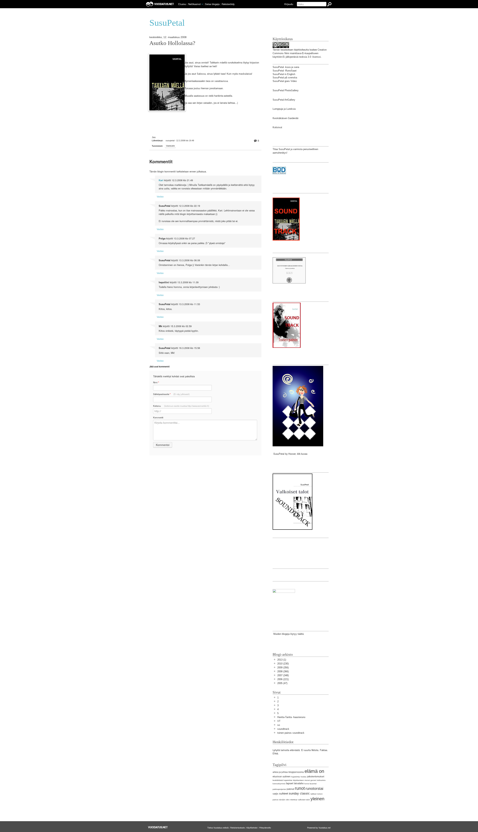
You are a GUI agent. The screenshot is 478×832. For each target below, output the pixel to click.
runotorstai (314, 788)
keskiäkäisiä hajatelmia (282, 780)
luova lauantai (310, 784)
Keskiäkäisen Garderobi (285, 118)
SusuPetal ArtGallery (284, 99)
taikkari (170, 146)
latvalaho (299, 783)
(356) (283, 667)
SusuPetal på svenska (285, 77)
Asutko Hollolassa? (172, 43)
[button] (202, 4)
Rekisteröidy (228, 4)
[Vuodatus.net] (158, 827)
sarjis (275, 793)
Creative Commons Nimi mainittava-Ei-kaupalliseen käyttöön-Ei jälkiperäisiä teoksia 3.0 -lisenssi (300, 53)
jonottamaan (216, 88)
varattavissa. (222, 81)
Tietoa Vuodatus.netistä (218, 827)
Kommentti (158, 417)
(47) (282, 683)
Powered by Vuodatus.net (318, 827)
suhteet (283, 793)
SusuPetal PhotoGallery (286, 90)
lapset (289, 783)
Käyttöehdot (251, 827)
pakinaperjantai (279, 789)
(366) (283, 671)
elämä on (314, 771)
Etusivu (182, 4)
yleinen (317, 798)
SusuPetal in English (284, 74)
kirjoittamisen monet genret (304, 780)
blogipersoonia (296, 772)
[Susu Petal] (284, 604)
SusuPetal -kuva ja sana (286, 67)
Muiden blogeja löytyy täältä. (288, 634)
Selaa (212, 4)
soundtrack (283, 729)
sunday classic (299, 793)
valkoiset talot (304, 800)
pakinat (290, 789)
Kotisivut (277, 127)
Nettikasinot (194, 4)
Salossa (201, 73)
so (278, 725)
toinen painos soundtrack (290, 732)
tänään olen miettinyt (288, 800)
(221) (283, 679)
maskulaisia (245, 73)
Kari (161, 180)
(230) (283, 663)
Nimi (156, 382)
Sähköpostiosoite (171, 394)
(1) (281, 659)
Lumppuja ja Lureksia (284, 108)
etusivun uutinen (281, 776)
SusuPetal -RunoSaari (285, 70)
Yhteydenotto (265, 827)
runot (300, 788)
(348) (283, 675)
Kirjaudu (288, 4)
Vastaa (160, 196)
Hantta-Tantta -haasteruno (291, 717)
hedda (303, 777)
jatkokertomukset (315, 776)
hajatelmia (295, 777)
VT (278, 721)
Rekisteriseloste (237, 827)
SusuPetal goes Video (285, 81)
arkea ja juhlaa (280, 772)
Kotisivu (181, 405)
